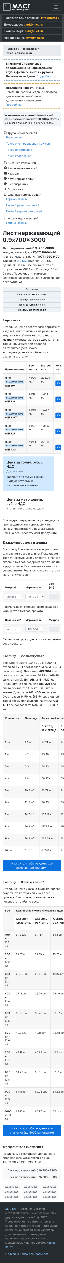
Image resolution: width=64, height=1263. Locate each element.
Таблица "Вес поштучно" (32, 299)
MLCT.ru (11, 1209)
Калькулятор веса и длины (32, 294)
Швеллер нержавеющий (24, 194)
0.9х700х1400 (11, 1187)
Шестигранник (18, 183)
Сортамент (32, 289)
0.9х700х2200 (31, 1192)
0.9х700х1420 (30, 1187)
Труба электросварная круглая (28, 143)
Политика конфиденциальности (27, 1254)
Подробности (46, 76)
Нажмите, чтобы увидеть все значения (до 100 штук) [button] (32, 865)
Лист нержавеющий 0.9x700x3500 (32, 1177)
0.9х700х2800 (11, 1197)
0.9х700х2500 (50, 1192)
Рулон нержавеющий (22, 168)
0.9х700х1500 (49, 1187)
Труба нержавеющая (22, 132)
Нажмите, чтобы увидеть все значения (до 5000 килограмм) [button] (32, 1130)
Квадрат (13, 173)
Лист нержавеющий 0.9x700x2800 (32, 1170)
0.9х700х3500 (50, 1197)
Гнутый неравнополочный (24, 211)
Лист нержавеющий (22, 162)
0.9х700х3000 (31, 1197)
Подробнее (14, 104)
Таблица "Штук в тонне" (32, 304)
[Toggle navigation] (56, 7)
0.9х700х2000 (11, 1192)
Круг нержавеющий (21, 178)
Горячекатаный (17, 199)
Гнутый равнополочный (22, 205)
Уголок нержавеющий (23, 218)
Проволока (15, 189)
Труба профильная (19, 149)
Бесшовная (14, 137)
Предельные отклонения (32, 310)
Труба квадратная (18, 156)
